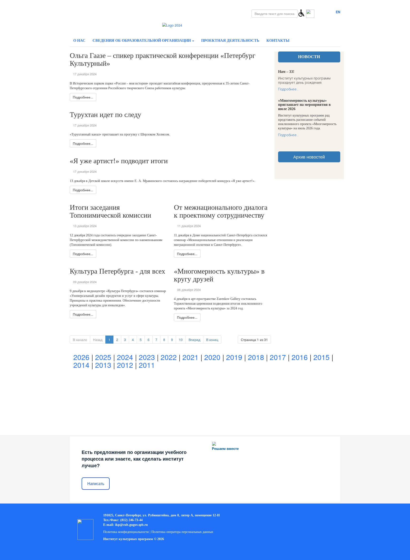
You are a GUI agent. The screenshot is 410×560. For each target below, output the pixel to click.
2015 (321, 357)
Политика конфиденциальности (126, 532)
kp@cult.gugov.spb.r (131, 525)
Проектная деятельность (230, 40)
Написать (95, 484)
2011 (147, 365)
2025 (103, 357)
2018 (256, 357)
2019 (234, 357)
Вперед (194, 339)
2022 (169, 357)
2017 (278, 357)
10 (181, 339)
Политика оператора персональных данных (182, 532)
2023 (147, 357)
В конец (212, 339)
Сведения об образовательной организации (142, 40)
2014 (81, 365)
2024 (125, 357)
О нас (79, 40)
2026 (81, 357)
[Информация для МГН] (301, 12)
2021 (190, 357)
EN (338, 11)
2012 (125, 365)
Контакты (277, 40)
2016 (300, 357)
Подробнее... (288, 89)
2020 (212, 357)
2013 (103, 365)
